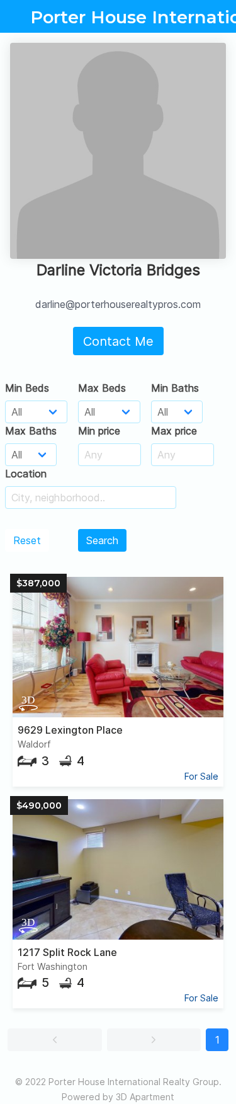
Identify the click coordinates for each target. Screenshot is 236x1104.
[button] (55, 1039)
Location (26, 473)
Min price (99, 430)
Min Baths (175, 388)
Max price (174, 430)
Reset (27, 540)
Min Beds (27, 388)
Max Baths (31, 430)
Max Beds (102, 388)
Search (102, 540)
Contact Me (118, 341)
